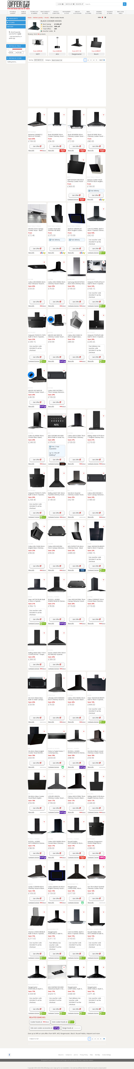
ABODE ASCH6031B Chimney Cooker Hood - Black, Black (36, 391)
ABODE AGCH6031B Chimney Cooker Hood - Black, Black (56, 336)
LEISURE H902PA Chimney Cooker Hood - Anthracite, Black (56, 797)
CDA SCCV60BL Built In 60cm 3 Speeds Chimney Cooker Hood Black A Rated (76, 932)
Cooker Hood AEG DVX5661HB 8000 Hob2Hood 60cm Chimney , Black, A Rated (56, 229)
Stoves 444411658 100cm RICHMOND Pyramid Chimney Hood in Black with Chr (57, 653)
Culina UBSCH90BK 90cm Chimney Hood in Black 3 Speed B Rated (56, 283)
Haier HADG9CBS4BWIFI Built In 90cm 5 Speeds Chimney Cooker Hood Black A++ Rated (96, 698)
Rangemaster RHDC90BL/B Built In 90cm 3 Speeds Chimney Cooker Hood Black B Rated (36, 988)
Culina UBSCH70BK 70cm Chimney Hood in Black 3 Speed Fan (76, 797)
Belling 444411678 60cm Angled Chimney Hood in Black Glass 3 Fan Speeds (96, 797)
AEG (57, 54)
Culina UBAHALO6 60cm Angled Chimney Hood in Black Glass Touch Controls (56, 887)
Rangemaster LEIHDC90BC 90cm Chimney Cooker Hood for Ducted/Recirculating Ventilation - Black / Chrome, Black (76, 887)
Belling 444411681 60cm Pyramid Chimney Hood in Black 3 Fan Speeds (57, 494)
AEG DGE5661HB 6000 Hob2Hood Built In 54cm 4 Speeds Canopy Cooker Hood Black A (56, 988)
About (60, 1055)
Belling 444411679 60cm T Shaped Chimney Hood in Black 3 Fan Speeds (96, 436)
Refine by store (15, 58)
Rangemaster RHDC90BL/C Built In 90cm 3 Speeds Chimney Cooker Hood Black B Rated (56, 932)
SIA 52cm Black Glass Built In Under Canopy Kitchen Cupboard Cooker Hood (37, 698)
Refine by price (15, 46)
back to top (35, 1039)
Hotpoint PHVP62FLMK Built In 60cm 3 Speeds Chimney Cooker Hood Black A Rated (95, 336)
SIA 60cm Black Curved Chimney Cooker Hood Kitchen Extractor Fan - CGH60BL (95, 752)
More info (31, 150)
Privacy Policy (84, 1055)
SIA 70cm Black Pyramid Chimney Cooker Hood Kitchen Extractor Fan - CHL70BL (96, 887)
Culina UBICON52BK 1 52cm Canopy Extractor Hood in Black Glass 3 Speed (96, 494)
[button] (60, 4)
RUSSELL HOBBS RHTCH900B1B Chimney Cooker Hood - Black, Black (36, 842)
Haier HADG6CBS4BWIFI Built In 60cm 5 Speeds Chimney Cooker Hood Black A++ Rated (96, 547)
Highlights (13, 18)
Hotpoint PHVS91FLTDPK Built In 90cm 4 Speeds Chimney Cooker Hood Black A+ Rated (37, 336)
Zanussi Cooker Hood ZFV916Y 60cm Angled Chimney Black (94, 180)
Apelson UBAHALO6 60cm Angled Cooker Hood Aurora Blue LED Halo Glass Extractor (75, 229)
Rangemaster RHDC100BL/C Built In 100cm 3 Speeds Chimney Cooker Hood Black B (96, 988)
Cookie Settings (106, 1055)
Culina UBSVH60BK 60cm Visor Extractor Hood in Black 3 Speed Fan (36, 283)
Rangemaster (77, 54)
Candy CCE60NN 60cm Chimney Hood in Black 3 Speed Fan (36, 887)
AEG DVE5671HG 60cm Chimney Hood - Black (76, 547)
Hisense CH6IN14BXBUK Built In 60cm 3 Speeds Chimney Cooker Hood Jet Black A (37, 932)
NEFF (38, 54)
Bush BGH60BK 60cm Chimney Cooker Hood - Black (76, 135)
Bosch (96, 54)
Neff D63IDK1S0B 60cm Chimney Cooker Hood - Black (75, 180)
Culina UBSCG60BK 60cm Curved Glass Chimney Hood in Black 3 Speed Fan (56, 842)
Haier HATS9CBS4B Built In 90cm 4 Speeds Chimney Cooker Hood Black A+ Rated (36, 600)
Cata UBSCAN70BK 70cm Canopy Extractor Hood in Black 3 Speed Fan (76, 600)
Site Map (97, 1055)
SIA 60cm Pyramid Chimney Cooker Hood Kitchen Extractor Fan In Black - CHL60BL (76, 494)
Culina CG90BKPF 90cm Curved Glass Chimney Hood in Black (96, 600)
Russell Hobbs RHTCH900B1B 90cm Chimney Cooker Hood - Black (76, 842)
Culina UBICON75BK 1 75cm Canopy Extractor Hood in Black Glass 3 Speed (56, 391)
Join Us (76, 1055)
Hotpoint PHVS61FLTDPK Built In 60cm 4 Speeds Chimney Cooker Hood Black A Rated (37, 494)
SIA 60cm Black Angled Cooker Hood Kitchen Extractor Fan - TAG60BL (36, 752)
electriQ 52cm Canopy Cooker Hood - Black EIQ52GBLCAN (35, 229)
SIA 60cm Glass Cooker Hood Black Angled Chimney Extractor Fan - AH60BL (36, 797)
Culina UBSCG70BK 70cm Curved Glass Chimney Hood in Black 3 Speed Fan (76, 436)
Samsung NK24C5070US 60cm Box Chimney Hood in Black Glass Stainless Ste (76, 283)
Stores (12, 23)
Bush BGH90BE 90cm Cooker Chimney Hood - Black (56, 135)
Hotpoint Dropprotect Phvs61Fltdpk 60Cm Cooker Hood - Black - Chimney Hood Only (95, 842)
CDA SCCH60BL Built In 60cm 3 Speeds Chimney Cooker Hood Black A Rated (96, 229)
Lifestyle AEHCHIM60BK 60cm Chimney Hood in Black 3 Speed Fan (56, 698)
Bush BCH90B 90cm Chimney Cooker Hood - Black (96, 135)
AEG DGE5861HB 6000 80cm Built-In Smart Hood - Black (57, 436)
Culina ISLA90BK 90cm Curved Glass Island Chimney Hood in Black (36, 436)
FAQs (91, 1055)
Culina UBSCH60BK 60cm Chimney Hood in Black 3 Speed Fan (76, 698)
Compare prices (73, 199)
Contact (69, 1055)
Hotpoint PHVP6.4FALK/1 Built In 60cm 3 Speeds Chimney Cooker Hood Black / (96, 283)
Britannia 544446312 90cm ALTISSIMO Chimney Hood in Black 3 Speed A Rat (36, 135)
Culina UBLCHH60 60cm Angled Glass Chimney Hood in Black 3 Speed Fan (36, 547)
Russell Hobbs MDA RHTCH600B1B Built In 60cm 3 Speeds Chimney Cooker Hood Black (96, 932)
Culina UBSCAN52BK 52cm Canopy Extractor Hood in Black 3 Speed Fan (56, 547)
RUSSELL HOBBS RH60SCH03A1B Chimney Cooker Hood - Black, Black (56, 600)
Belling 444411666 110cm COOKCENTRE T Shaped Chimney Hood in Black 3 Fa (37, 653)
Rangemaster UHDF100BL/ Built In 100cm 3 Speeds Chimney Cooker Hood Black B (76, 988)
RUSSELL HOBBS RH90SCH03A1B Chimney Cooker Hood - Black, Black (76, 752)
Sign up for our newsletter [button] (61, 1068)
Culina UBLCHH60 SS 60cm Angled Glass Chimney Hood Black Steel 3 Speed (75, 336)
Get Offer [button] (36, 146)
